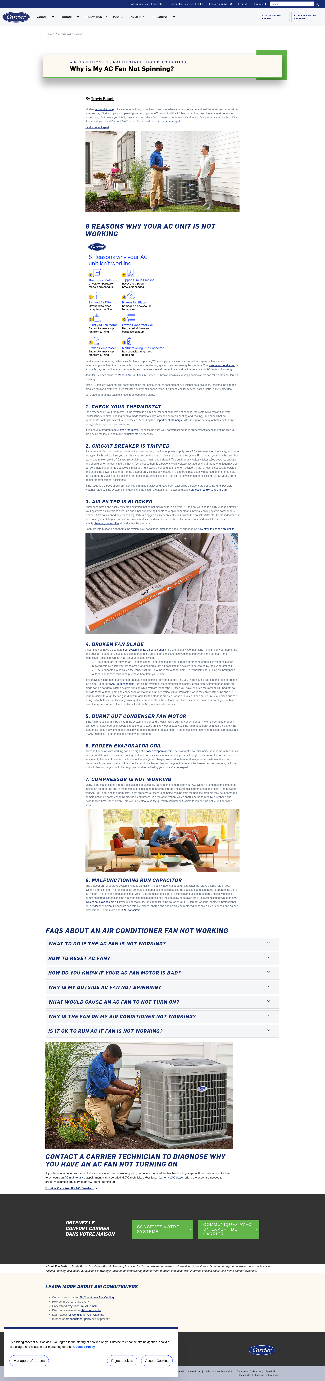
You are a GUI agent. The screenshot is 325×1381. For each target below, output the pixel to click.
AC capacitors (131, 910)
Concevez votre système (305, 17)
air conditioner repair (168, 121)
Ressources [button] (161, 16)
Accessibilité (194, 1371)
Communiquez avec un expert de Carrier (231, 1229)
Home (50, 34)
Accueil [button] (43, 16)
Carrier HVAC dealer (171, 1177)
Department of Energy (169, 420)
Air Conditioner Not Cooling (96, 1297)
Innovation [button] (94, 16)
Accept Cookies (157, 1361)
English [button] (243, 4)
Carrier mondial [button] (220, 4)
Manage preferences (266, 1375)
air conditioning (104, 109)
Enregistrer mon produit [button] (186, 4)
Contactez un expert (271, 17)
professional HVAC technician (209, 489)
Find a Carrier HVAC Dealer (71, 1188)
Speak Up (271, 1371)
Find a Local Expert (97, 127)
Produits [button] (67, 16)
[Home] (16, 17)
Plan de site (244, 1375)
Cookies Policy (84, 1346)
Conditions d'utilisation (249, 1371)
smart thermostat (129, 430)
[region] (91, 1352)
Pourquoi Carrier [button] (127, 16)
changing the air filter (106, 523)
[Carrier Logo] (262, 1351)
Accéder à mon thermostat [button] (147, 4)
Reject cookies (122, 1361)
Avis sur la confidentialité (218, 1371)
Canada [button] (261, 5)
